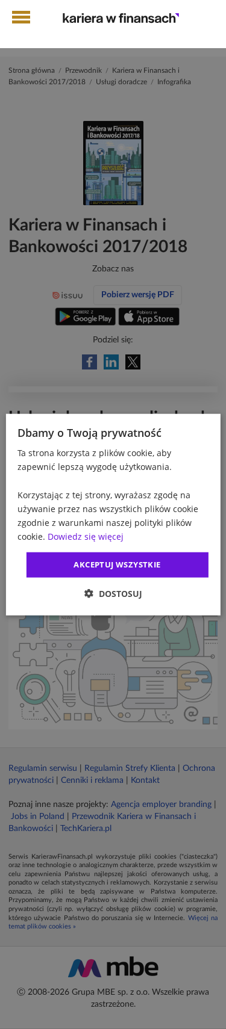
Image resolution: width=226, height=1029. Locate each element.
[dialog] (112, 515)
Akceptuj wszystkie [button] (117, 564)
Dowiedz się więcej (86, 536)
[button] (113, 593)
